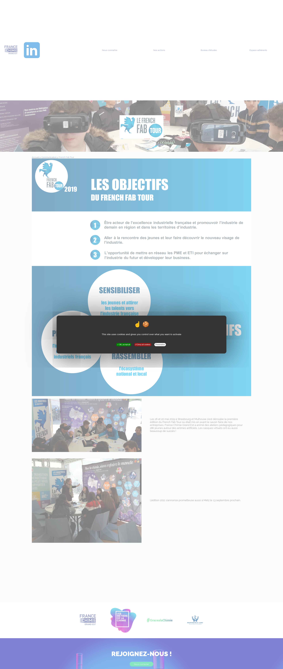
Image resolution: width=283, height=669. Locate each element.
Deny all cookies (143, 344)
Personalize (160, 344)
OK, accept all (124, 344)
